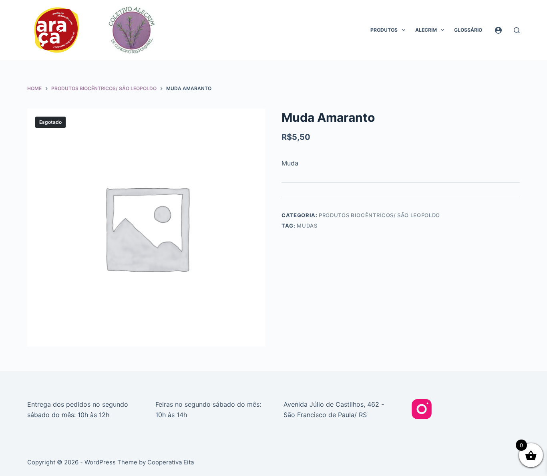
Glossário (468, 30)
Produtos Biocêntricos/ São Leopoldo (379, 215)
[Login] (498, 30)
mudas (307, 225)
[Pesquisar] (517, 30)
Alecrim (426, 30)
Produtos (384, 30)
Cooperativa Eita (170, 462)
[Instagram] (422, 409)
